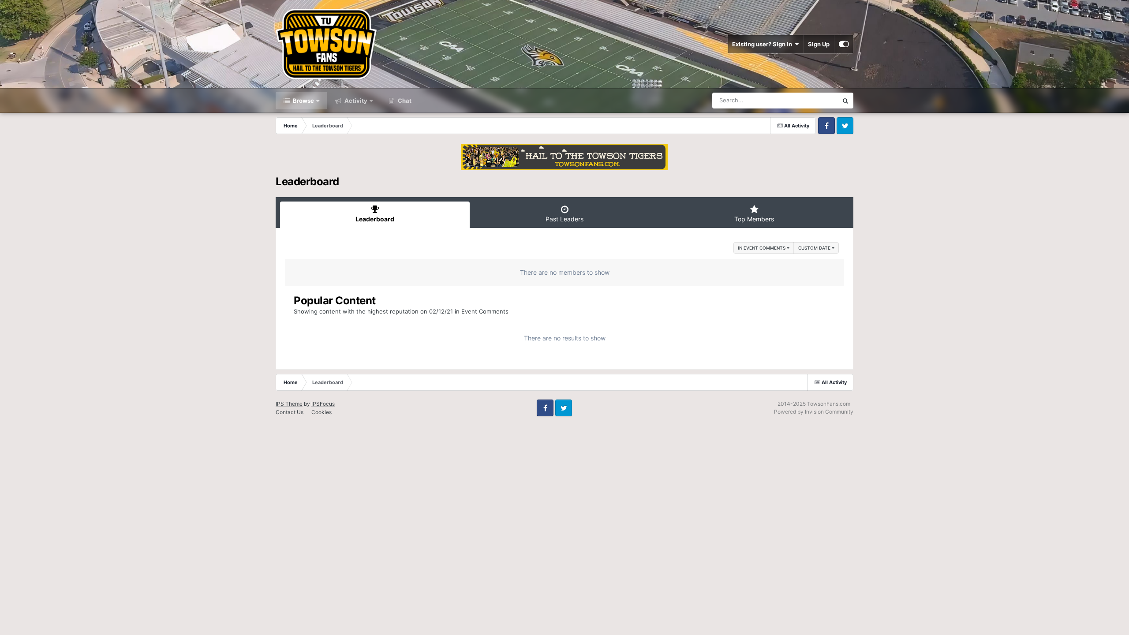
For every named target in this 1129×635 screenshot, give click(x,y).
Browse (303, 100)
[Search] (845, 100)
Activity (355, 100)
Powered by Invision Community (813, 411)
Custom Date (815, 247)
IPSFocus (323, 403)
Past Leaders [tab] (564, 219)
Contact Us (289, 412)
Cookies (321, 412)
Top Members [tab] (754, 219)
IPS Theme (289, 403)
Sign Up (819, 44)
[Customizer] (843, 44)
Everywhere (811, 100)
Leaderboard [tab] (374, 219)
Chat (403, 100)
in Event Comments (762, 247)
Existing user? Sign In (763, 44)
